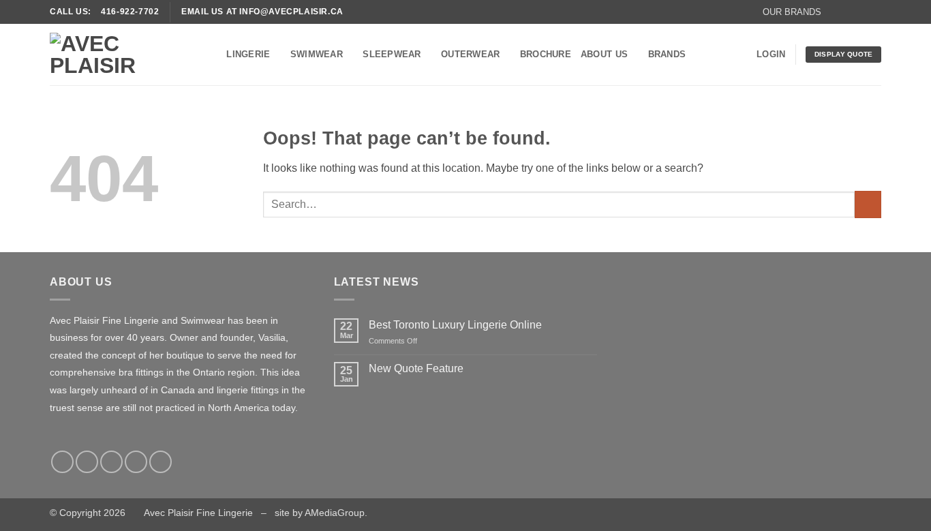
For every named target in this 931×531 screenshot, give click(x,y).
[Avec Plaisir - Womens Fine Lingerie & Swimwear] (118, 54)
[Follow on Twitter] (861, 11)
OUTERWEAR (470, 54)
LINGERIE (248, 54)
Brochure (545, 54)
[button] (792, 12)
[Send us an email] (874, 11)
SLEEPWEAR (392, 54)
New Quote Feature (416, 368)
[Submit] (868, 204)
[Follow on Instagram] (848, 11)
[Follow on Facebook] (835, 11)
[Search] (212, 54)
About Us (604, 54)
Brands (667, 54)
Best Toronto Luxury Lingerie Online (455, 325)
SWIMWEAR (316, 54)
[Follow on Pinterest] (160, 462)
